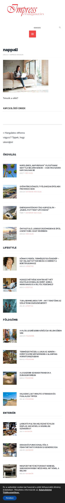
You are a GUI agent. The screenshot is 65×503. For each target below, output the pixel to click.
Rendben (10, 498)
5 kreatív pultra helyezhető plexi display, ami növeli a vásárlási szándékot (37, 426)
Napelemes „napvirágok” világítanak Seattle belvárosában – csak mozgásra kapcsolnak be (40, 167)
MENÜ (32, 34)
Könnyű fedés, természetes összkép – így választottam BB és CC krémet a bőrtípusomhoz (39, 261)
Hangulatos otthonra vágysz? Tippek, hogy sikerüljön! (14, 137)
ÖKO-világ (29, 173)
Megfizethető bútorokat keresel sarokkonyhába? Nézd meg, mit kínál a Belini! (39, 468)
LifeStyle (9, 247)
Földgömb (10, 319)
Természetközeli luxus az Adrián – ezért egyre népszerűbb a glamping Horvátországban (38, 354)
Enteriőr (29, 192)
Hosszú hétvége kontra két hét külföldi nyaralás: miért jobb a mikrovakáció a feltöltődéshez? (36, 282)
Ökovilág (9, 154)
